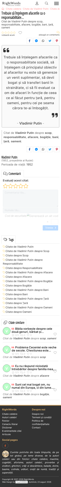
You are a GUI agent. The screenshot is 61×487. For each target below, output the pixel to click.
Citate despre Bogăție (19, 285)
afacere (44, 375)
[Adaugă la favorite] (20, 33)
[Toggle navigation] (55, 3)
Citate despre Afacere (19, 276)
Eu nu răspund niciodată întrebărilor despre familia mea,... (34, 367)
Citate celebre (9, 414)
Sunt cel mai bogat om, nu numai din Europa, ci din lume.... (33, 386)
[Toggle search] (46, 3)
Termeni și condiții (41, 417)
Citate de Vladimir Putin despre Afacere (29, 272)
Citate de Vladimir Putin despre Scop (27, 251)
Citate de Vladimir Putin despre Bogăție (29, 281)
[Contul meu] (37, 3)
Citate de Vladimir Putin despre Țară (27, 298)
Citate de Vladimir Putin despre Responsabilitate (23, 261)
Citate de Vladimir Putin (20, 246)
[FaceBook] (5, 445)
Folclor (5, 420)
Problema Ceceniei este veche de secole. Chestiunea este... (34, 349)
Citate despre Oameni (19, 311)
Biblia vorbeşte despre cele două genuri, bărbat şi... (32, 330)
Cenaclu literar (10, 424)
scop (43, 338)
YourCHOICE (21, 482)
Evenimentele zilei (11, 430)
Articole (6, 434)
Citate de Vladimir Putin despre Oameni (29, 307)
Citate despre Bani (17, 294)
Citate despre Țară (17, 303)
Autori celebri (9, 417)
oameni (51, 338)
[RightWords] (2, 8)
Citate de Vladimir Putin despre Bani (27, 289)
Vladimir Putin (30, 123)
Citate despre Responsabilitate (24, 268)
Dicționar (7, 427)
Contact (36, 427)
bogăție (44, 394)
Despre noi (38, 414)
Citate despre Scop (17, 255)
